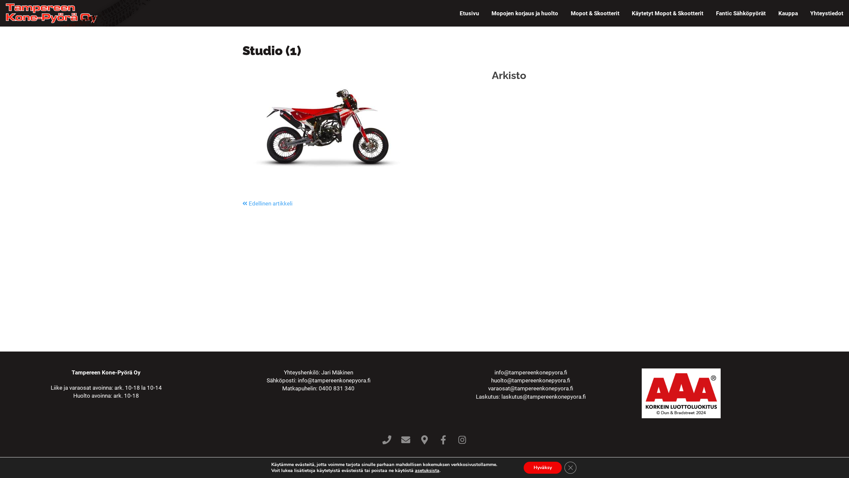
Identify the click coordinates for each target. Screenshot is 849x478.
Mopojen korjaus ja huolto (524, 13)
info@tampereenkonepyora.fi (334, 380)
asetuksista (427, 471)
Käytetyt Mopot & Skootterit (667, 13)
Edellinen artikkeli (270, 203)
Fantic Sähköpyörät (741, 13)
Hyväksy (543, 467)
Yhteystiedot (826, 13)
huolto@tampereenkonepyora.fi (530, 380)
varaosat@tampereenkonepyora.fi (530, 388)
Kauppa (788, 13)
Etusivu (469, 13)
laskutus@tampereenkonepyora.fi (543, 396)
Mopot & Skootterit (595, 13)
